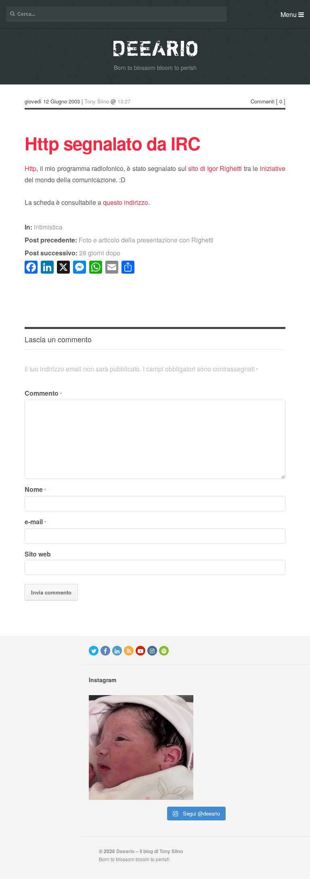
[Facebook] (105, 651)
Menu (289, 14)
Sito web (38, 554)
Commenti (262, 101)
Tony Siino (96, 101)
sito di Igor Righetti (215, 168)
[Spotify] (164, 651)
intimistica (48, 227)
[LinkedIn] (117, 651)
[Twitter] (93, 651)
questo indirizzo (125, 202)
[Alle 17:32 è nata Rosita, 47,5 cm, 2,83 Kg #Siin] (141, 747)
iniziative (272, 168)
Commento (43, 393)
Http (30, 168)
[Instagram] (152, 651)
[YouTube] (140, 651)
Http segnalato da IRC (112, 143)
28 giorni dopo (72, 252)
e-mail (35, 521)
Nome (35, 489)
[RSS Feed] (129, 651)
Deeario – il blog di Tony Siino (149, 851)
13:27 (123, 101)
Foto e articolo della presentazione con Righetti (119, 240)
